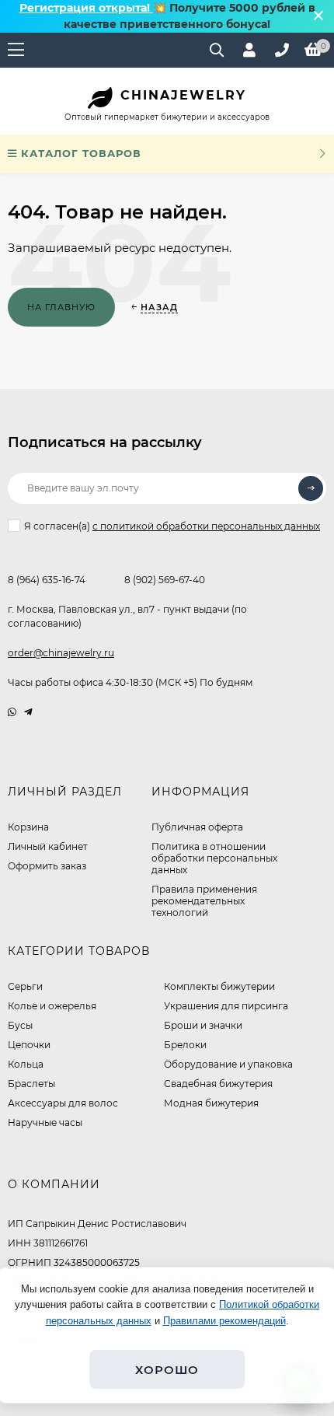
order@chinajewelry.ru (61, 653)
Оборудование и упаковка (228, 1064)
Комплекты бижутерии (219, 986)
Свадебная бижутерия (218, 1083)
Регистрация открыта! (86, 8)
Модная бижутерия (211, 1103)
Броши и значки (203, 1025)
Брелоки (185, 1045)
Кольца (25, 1064)
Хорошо (167, 1369)
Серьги (25, 986)
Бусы (20, 1025)
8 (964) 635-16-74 (46, 580)
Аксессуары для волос (63, 1103)
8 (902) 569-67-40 (164, 580)
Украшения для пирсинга (226, 1006)
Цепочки (29, 1045)
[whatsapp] (12, 712)
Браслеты (31, 1083)
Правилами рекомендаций (224, 1321)
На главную (61, 307)
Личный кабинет (48, 846)
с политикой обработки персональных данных (206, 526)
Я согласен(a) (172, 526)
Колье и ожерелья (52, 1006)
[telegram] (28, 712)
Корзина (28, 827)
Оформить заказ (47, 866)
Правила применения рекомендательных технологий (204, 900)
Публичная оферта (197, 827)
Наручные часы (45, 1122)
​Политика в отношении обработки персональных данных (214, 858)
